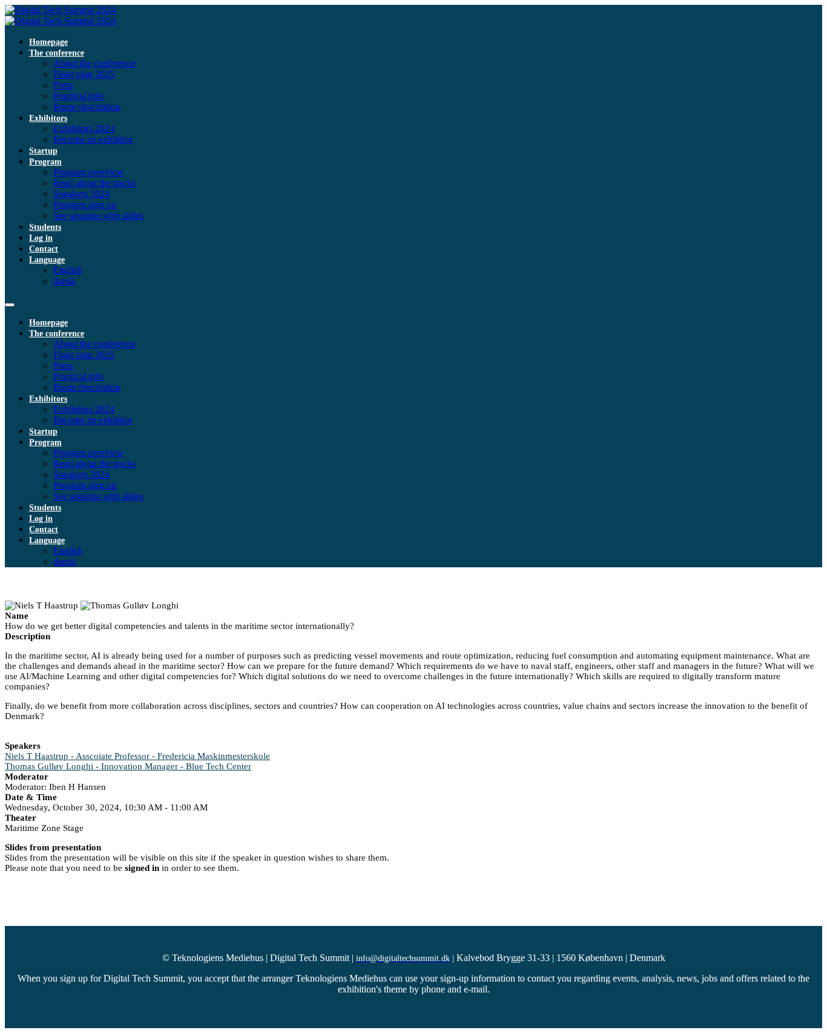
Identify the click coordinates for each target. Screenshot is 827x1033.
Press (63, 85)
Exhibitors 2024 (83, 128)
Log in (41, 238)
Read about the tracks (94, 183)
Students (45, 227)
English (67, 270)
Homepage (48, 42)
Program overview (88, 172)
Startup (43, 150)
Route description (86, 107)
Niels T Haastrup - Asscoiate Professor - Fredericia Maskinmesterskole (137, 756)
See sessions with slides (98, 215)
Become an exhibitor (93, 139)
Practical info (78, 96)
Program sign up (84, 205)
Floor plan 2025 (83, 74)
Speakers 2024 (81, 194)
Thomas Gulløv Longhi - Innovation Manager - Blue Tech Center (128, 766)
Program (45, 161)
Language (47, 259)
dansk (64, 281)
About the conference (94, 63)
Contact (43, 248)
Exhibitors (48, 118)
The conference (56, 52)
